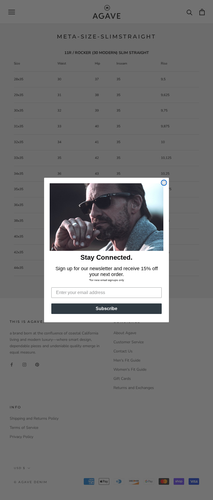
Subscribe (106, 308)
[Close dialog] (164, 182)
